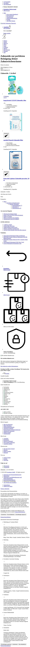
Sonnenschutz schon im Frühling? (11, 219)
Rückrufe (5, 452)
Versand (6, 10)
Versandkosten (9, 17)
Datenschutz (6, 476)
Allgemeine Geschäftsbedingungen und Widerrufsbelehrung (12, 478)
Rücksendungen (10, 15)
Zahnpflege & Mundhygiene (13, 203)
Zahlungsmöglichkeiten (11, 18)
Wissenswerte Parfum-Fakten (10, 214)
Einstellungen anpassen (21, 514)
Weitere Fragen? (7, 432)
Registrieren (6, 440)
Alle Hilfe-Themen (10, 21)
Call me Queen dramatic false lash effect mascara (14, 230)
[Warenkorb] (16, 37)
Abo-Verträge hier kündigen (9, 482)
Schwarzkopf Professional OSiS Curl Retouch (14, 235)
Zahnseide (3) (15, 206)
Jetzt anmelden (6, 28)
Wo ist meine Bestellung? (12, 14)
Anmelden (5, 438)
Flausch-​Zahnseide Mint (13, 140)
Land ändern (11, 469)
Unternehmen (6, 485)
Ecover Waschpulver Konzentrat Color (12, 243)
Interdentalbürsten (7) (17, 205)
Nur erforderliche (10, 514)
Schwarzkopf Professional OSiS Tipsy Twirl (13, 242)
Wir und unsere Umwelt (8, 448)
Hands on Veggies (7, 216)
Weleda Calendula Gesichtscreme (11, 228)
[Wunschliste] (4, 35)
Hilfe (4, 13)
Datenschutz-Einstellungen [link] (9, 481)
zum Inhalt (5, 3)
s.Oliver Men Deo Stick (8, 226)
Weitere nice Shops (7, 486)
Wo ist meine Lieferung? (9, 442)
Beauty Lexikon (7, 451)
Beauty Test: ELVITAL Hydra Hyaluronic (13, 215)
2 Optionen (6, 96)
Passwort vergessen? (8, 441)
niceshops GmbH (11, 472)
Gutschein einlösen (7, 443)
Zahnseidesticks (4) (16, 208)
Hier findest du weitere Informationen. (9, 366)
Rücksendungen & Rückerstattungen (11, 429)
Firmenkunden (6, 433)
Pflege (4, 201)
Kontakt (8, 19)
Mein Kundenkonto (8, 424)
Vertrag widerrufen (5, 488)
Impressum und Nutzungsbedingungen (12, 474)
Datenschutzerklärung (20, 512)
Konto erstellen (6, 33)
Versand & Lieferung (8, 428)
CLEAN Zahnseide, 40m (14, 100)
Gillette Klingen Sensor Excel (10, 227)
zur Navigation (6, 1)
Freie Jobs (5, 460)
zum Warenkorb (7, 4)
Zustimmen (3, 514)
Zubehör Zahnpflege (14, 204)
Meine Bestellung (7, 425)
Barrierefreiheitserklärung (9, 480)
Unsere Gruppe (7, 457)
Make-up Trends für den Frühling (11, 217)
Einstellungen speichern (6, 644)
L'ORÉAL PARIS (7, 224)
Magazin (5, 450)
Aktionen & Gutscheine (8, 431)
